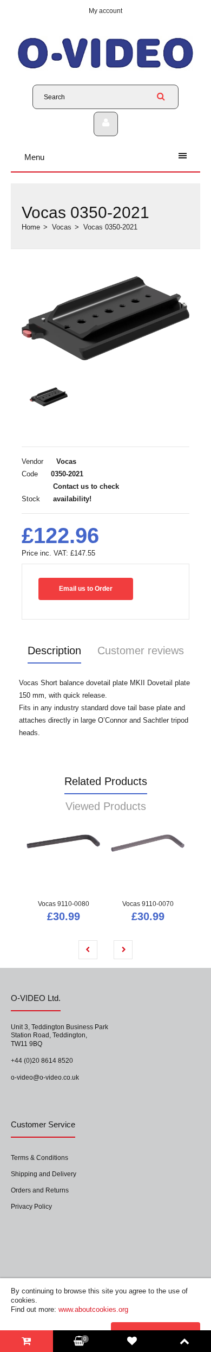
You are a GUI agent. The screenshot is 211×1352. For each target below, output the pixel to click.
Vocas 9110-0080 (63, 904)
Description (54, 650)
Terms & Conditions (39, 1158)
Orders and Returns (40, 1190)
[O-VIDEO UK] (105, 68)
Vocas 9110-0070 (148, 904)
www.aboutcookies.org (93, 1309)
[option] (105, 318)
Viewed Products (105, 806)
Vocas (61, 227)
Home (31, 227)
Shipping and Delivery (43, 1174)
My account (105, 11)
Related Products (105, 781)
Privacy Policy (31, 1206)
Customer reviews (140, 650)
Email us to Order (86, 588)
